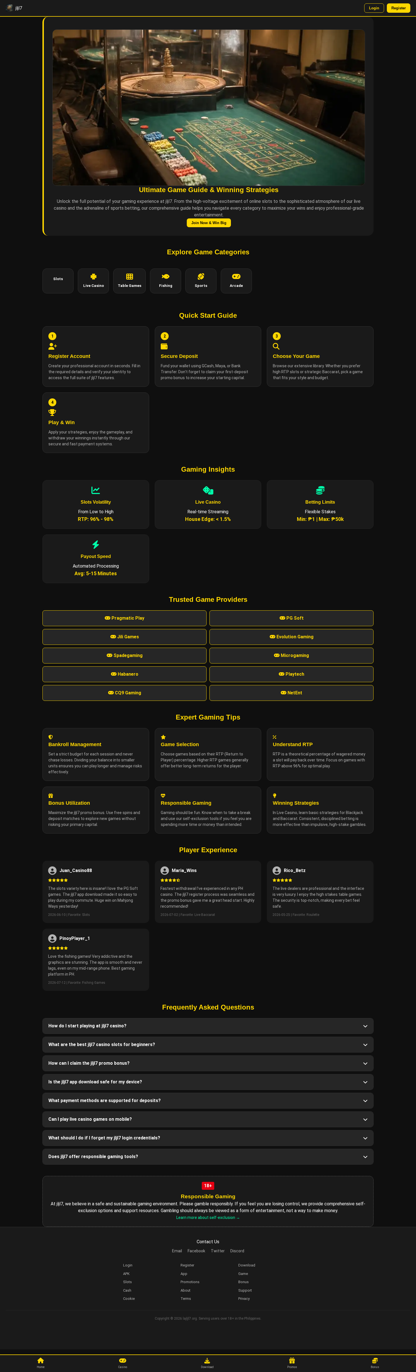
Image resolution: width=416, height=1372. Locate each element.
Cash (127, 1290)
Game (243, 1274)
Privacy (244, 1298)
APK (126, 1274)
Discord (237, 1251)
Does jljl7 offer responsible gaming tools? (93, 1156)
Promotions (190, 1282)
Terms (186, 1298)
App (184, 1274)
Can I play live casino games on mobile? (90, 1119)
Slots (127, 1282)
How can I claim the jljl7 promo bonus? (89, 1063)
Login (374, 8)
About (185, 1290)
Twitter (218, 1251)
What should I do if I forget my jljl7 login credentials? (104, 1138)
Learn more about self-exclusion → (208, 1217)
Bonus (375, 1367)
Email (177, 1251)
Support (245, 1290)
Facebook (196, 1251)
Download (207, 1367)
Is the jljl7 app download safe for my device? (95, 1082)
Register (398, 8)
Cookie (129, 1298)
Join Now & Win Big (208, 223)
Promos (292, 1367)
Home (40, 1367)
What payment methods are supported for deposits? (104, 1100)
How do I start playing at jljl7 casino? (87, 1026)
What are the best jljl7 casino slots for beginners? (101, 1044)
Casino (122, 1367)
